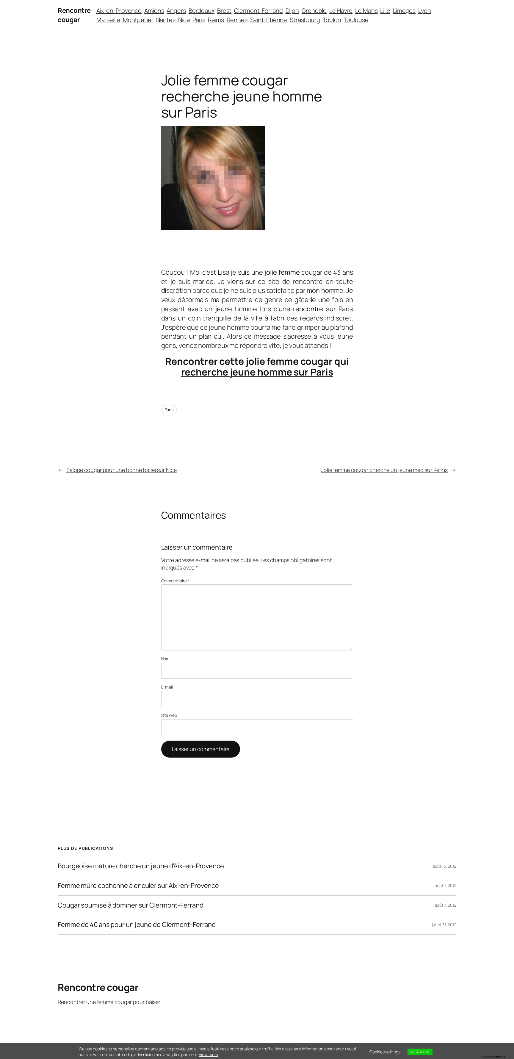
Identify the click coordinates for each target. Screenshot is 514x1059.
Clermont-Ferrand (258, 11)
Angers (176, 11)
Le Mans (366, 11)
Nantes (165, 20)
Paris (198, 20)
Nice (184, 20)
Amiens (154, 11)
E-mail (167, 687)
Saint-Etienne (268, 20)
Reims (216, 20)
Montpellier (138, 20)
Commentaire (175, 581)
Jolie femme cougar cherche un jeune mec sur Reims (384, 469)
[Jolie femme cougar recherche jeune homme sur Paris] (213, 227)
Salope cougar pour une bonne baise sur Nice (121, 469)
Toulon (332, 20)
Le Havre (340, 11)
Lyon (424, 11)
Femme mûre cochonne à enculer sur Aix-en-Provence (138, 885)
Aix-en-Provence (119, 11)
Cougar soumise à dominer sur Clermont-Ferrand (130, 905)
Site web (169, 715)
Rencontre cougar (74, 15)
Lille (385, 11)
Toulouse (356, 20)
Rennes (237, 20)
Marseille (108, 20)
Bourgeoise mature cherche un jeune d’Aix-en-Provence (141, 866)
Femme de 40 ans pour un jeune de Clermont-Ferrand (137, 924)
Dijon (292, 11)
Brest (224, 11)
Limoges (404, 11)
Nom (165, 658)
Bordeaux (201, 11)
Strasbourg (305, 20)
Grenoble (314, 11)
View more (208, 1054)
